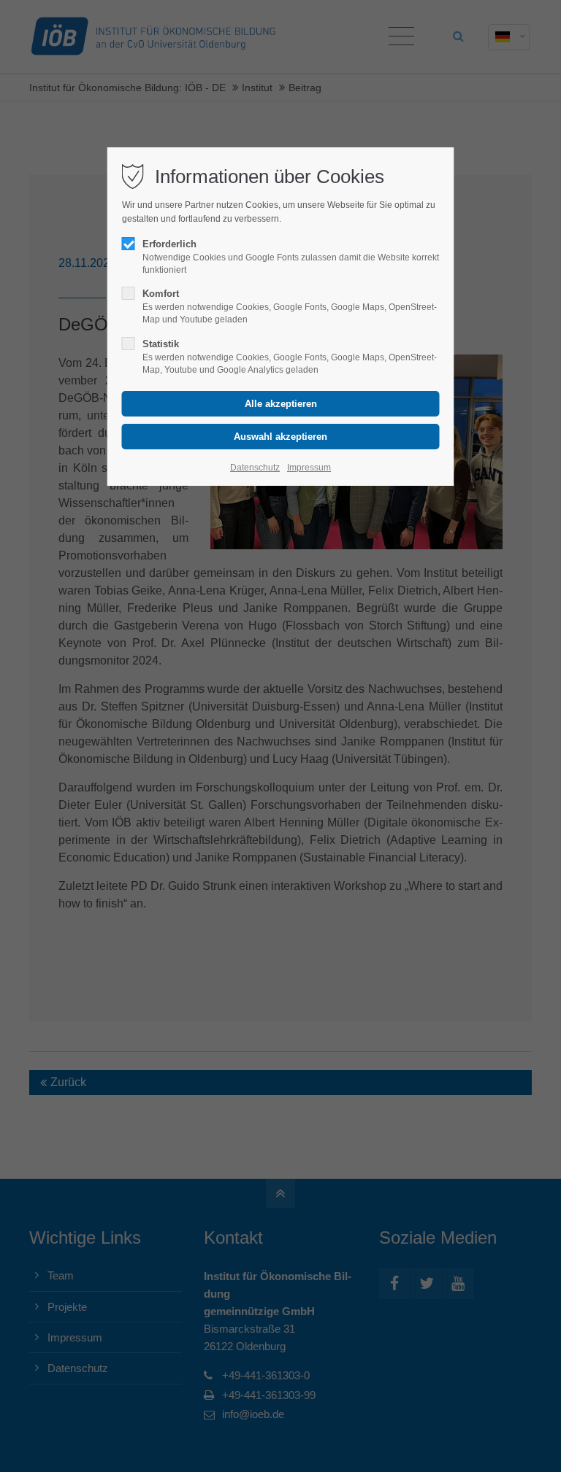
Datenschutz (255, 467)
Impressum (309, 467)
